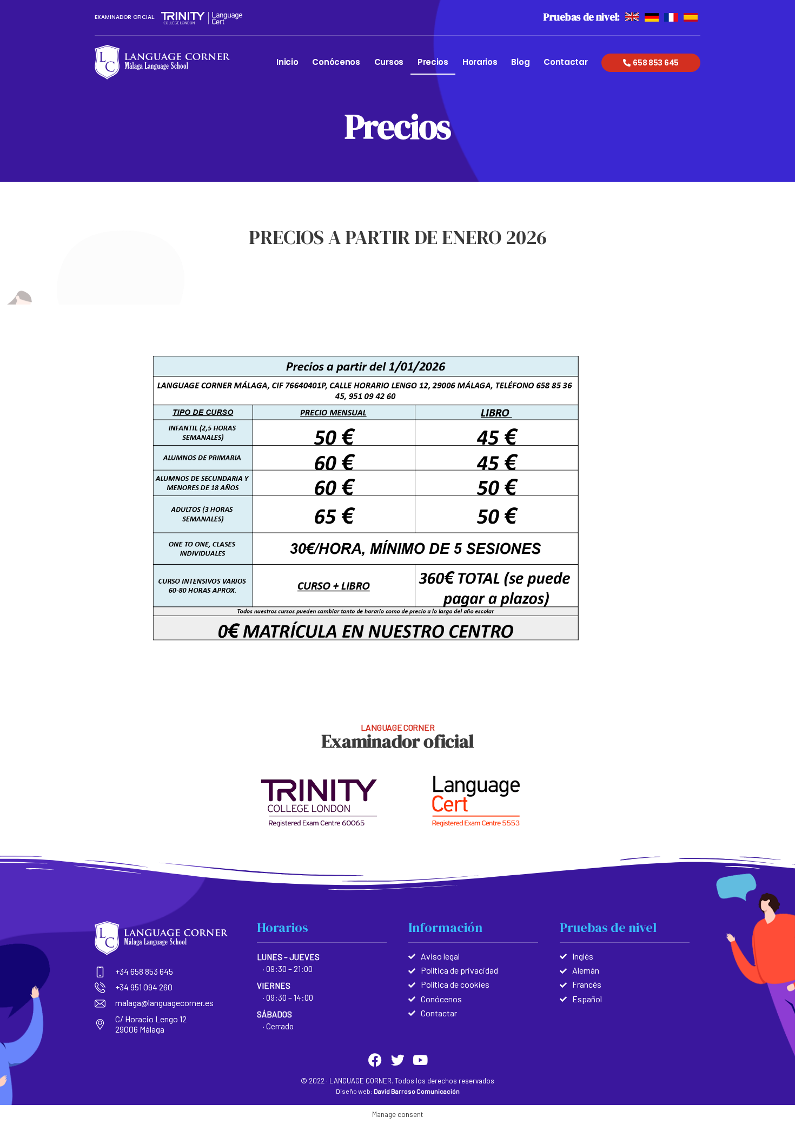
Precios (433, 62)
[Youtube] (420, 1059)
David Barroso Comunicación (417, 1091)
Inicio (287, 62)
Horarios (480, 62)
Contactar (565, 62)
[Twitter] (397, 1059)
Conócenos (336, 62)
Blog (520, 62)
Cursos (388, 62)
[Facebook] (375, 1059)
